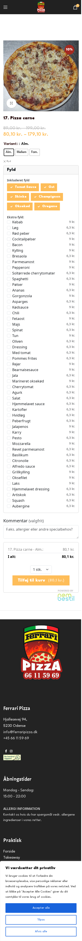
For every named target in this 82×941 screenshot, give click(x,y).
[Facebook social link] (6, 751)
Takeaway (11, 857)
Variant (10, 144)
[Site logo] (41, 7)
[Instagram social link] (11, 751)
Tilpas (41, 919)
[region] (41, 901)
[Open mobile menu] (5, 7)
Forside (9, 851)
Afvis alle (41, 931)
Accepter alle (41, 907)
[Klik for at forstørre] (11, 103)
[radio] (9, 152)
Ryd (9, 161)
